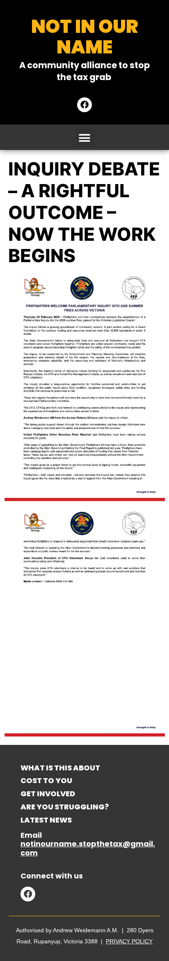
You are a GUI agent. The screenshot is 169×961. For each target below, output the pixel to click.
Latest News (46, 820)
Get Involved (48, 793)
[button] (84, 138)
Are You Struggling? (65, 807)
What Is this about (60, 768)
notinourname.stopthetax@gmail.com (88, 848)
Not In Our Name (84, 37)
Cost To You (46, 780)
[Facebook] (84, 104)
